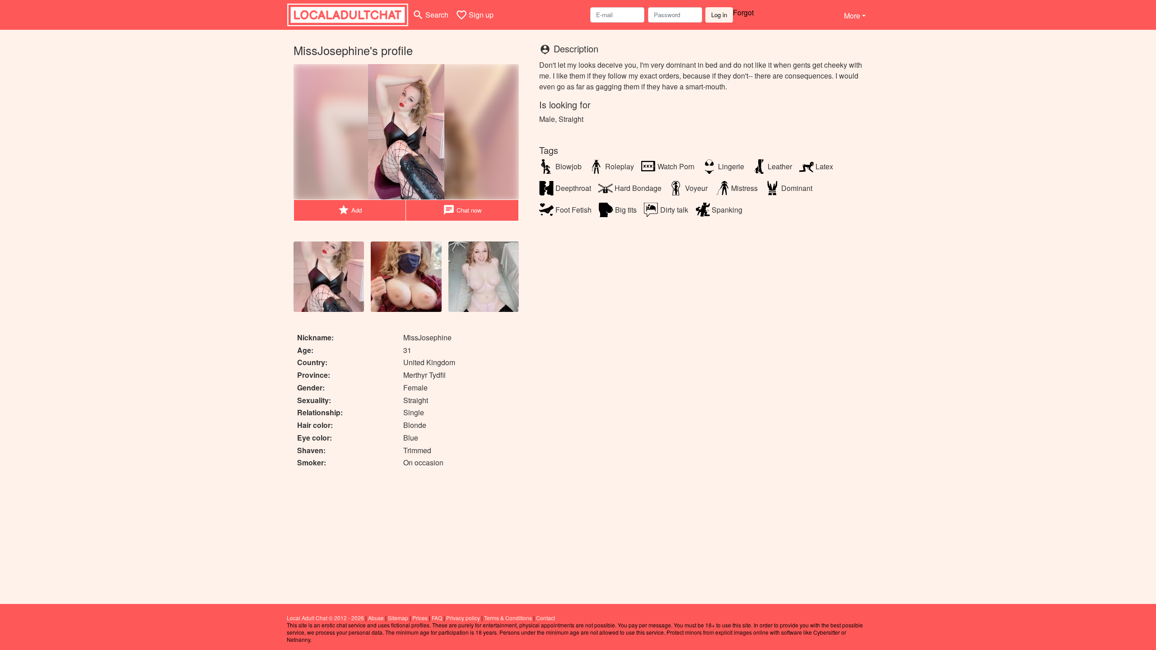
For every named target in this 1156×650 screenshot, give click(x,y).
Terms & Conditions (508, 618)
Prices (420, 618)
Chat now (462, 210)
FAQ (437, 618)
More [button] (852, 15)
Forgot (743, 12)
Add (350, 210)
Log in (719, 14)
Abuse (376, 618)
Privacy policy (463, 618)
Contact (545, 618)
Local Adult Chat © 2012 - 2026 (325, 618)
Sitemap (398, 618)
